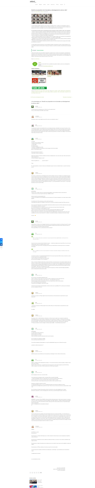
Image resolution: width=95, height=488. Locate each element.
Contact (41, 472)
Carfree (36, 4)
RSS (39, 472)
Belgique (40, 4)
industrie (36, 91)
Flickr (36, 472)
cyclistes (59, 90)
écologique (33, 91)
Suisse (48, 4)
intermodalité (40, 91)
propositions (55, 91)
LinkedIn (34, 472)
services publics (62, 91)
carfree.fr (32, 1)
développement (68, 90)
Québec (44, 4)
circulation (55, 90)
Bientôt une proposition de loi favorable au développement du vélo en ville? (49, 10)
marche (46, 91)
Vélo (48, 90)
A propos (61, 4)
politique (48, 91)
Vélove (42, 11)
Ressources (53, 4)
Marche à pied (45, 90)
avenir (53, 90)
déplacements (63, 90)
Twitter (32, 472)
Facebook (30, 472)
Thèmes (57, 4)
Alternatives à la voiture (39, 90)
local (43, 91)
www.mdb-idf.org (36, 58)
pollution (51, 91)
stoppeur (36, 172)
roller (58, 91)
